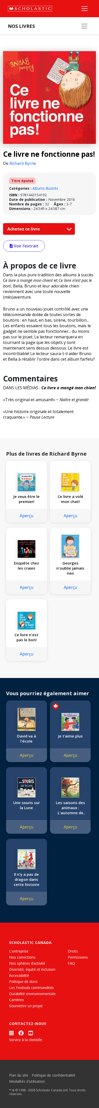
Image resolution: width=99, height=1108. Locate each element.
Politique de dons (23, 981)
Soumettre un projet (26, 1005)
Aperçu (26, 515)
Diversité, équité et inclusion (32, 969)
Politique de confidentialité (53, 1075)
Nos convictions (22, 957)
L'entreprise (18, 951)
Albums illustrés (45, 188)
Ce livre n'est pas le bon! (26, 637)
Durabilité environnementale (32, 993)
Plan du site (18, 1075)
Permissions (78, 957)
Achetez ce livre (24, 229)
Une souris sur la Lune (26, 805)
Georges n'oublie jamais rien (70, 568)
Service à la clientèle (25, 1039)
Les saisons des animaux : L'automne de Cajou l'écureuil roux (70, 807)
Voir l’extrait (25, 246)
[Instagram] (11, 1033)
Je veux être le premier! (26, 499)
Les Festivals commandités (31, 987)
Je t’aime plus (70, 735)
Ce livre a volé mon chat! (70, 499)
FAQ (71, 963)
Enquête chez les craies (26, 565)
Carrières (16, 999)
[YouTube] (30, 1033)
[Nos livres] (84, 26)
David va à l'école (26, 738)
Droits (73, 951)
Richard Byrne (22, 163)
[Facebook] (21, 1033)
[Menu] (84, 8)
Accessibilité (19, 975)
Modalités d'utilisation (27, 1081)
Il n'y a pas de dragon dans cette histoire (26, 879)
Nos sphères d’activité (27, 963)
